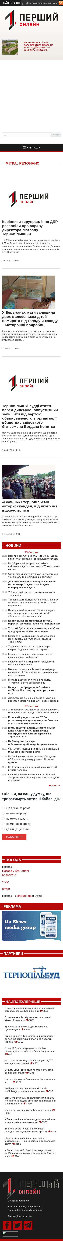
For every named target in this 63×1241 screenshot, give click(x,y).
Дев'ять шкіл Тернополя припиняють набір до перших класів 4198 (29, 1071)
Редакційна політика (20, 1216)
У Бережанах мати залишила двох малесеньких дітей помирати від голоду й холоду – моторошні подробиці (30, 318)
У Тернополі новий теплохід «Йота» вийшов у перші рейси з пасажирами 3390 (30, 1121)
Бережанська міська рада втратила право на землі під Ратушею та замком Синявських (38, 46)
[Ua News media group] (31, 928)
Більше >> (54, 785)
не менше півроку (18, 824)
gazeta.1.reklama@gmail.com (25, 1210)
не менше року (16, 813)
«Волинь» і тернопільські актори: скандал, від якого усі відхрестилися (29, 506)
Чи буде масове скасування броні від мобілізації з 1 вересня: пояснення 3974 (29, 1090)
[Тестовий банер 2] (31, 975)
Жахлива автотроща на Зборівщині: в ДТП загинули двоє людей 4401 (29, 1062)
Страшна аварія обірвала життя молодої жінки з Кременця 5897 (28, 1019)
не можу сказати (17, 818)
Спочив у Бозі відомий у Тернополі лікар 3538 (28, 1111)
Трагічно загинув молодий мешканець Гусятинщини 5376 (26, 1028)
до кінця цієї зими (18, 829)
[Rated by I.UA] (10, 1233)
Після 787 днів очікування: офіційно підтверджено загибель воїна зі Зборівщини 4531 (30, 1051)
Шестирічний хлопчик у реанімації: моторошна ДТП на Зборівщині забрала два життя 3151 (30, 1141)
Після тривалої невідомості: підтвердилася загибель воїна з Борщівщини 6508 (29, 1009)
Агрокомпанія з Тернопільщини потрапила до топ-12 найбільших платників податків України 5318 (29, 1039)
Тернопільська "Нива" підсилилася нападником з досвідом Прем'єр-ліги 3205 (31, 1130)
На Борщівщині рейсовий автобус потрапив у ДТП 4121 (30, 1080)
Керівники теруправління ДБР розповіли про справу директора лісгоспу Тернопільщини (30, 228)
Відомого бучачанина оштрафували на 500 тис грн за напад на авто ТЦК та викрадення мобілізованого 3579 (30, 1100)
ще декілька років (18, 808)
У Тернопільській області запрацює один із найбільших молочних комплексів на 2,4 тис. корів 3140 (30, 1153)
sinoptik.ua (24, 896)
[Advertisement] (31, 92)
